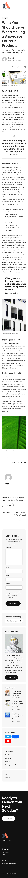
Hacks (7, 758)
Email (7, 575)
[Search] (20, 621)
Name (8, 567)
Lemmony (5, 457)
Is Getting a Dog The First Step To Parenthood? (17, 693)
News (6, 761)
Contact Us (8, 818)
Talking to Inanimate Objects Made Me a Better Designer (17, 716)
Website (8, 583)
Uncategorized (9, 765)
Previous (9, 505)
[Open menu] (25, 6)
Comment (9, 547)
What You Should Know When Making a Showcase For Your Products (17, 704)
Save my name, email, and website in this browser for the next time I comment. (15, 594)
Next (20, 520)
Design (5, 18)
